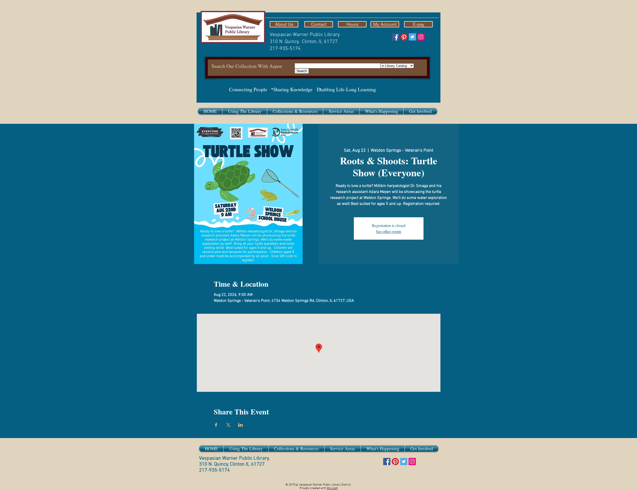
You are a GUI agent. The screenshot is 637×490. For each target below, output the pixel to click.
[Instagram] (421, 37)
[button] (244, 111)
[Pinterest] (404, 37)
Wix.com (332, 488)
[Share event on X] (228, 425)
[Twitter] (412, 37)
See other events (388, 231)
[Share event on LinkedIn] (240, 425)
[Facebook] (395, 37)
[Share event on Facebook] (216, 425)
